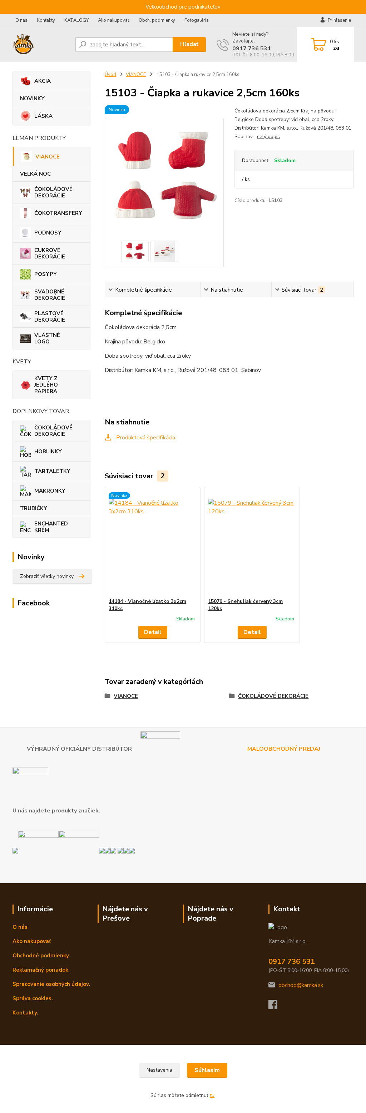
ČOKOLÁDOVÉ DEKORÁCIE (53, 192)
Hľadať (189, 44)
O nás (21, 20)
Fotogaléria (196, 20)
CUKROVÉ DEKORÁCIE (49, 253)
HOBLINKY (48, 451)
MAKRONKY (49, 490)
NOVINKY (32, 98)
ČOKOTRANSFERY (58, 213)
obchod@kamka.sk (300, 985)
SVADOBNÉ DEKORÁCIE (49, 295)
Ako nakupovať (113, 20)
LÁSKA (43, 116)
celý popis (268, 136)
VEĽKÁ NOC (35, 173)
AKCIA (42, 81)
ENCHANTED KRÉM (51, 527)
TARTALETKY (52, 471)
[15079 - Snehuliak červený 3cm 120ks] (252, 542)
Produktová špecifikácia (145, 438)
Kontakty (46, 20)
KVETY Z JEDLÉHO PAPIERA (46, 385)
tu (212, 1095)
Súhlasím (207, 1070)
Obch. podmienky (157, 20)
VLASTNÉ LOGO (47, 338)
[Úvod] (41, 44)
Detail (153, 632)
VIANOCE (47, 156)
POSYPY (45, 274)
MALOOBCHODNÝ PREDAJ (284, 748)
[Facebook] (276, 1006)
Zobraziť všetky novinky (47, 576)
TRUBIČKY (33, 508)
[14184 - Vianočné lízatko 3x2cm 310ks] (153, 542)
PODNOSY (47, 232)
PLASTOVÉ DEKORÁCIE (49, 316)
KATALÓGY (76, 20)
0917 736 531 (251, 48)
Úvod (110, 74)
